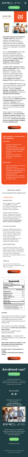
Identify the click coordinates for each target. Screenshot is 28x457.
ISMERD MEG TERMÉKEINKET (14, 379)
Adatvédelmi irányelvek (14, 443)
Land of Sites (18, 452)
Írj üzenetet (14, 374)
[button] (25, 3)
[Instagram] (16, 394)
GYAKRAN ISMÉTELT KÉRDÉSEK (14, 384)
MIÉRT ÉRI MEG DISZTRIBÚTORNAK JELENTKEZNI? (14, 382)
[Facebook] (12, 394)
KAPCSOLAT (22, 381)
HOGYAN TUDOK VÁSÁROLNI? (10, 381)
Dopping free (14, 439)
